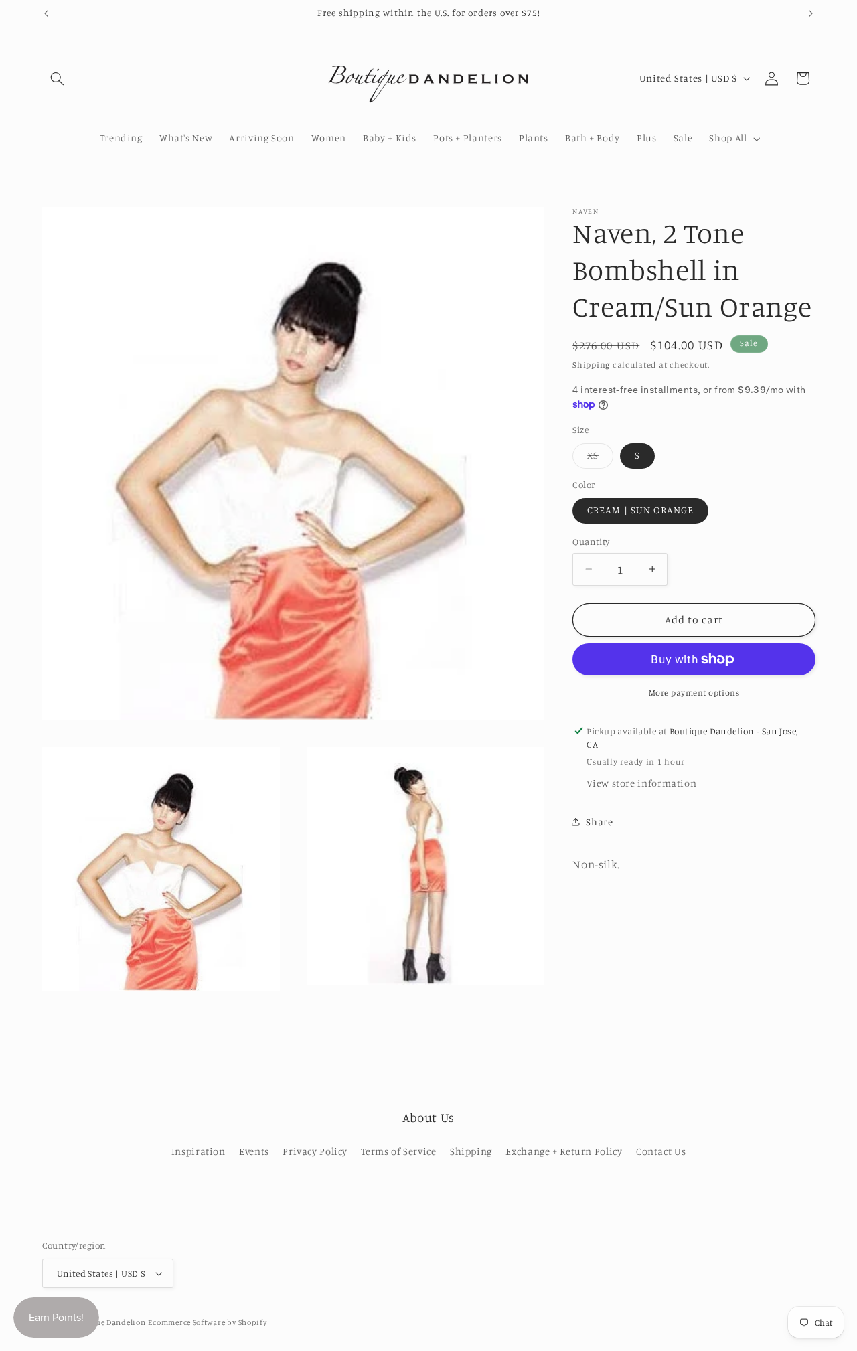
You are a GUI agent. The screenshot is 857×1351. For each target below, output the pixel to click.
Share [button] (599, 821)
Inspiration (198, 1152)
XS (600, 458)
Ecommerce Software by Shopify (207, 1322)
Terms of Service (398, 1152)
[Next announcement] (811, 13)
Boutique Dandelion (107, 1322)
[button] (57, 78)
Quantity (590, 541)
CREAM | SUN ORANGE (640, 509)
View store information (641, 783)
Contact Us (661, 1152)
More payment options (694, 693)
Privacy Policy (315, 1152)
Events (254, 1152)
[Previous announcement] (46, 13)
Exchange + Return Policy (563, 1152)
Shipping (591, 365)
